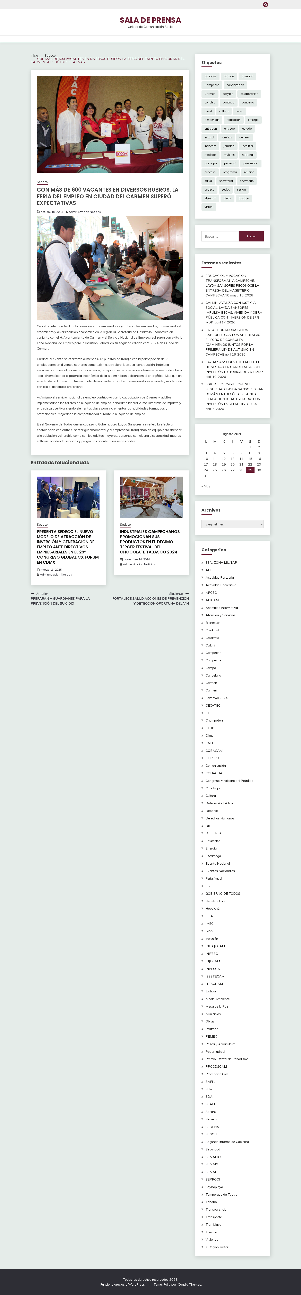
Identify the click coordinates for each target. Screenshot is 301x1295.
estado (247, 128)
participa (211, 163)
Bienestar (213, 623)
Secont (211, 1112)
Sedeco (42, 182)
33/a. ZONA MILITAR (221, 562)
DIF (208, 826)
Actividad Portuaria (220, 577)
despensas (212, 120)
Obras (210, 1021)
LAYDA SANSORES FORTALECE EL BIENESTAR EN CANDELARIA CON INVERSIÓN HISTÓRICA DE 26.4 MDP (234, 367)
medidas (210, 155)
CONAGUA (214, 773)
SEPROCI (213, 1179)
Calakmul (212, 630)
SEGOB (211, 1134)
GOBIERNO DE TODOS (223, 893)
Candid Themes (189, 1284)
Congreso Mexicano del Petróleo (229, 781)
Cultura (211, 795)
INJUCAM (213, 961)
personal (230, 163)
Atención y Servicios (220, 615)
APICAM (212, 600)
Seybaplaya (214, 1187)
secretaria (226, 181)
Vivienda (212, 1239)
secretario (247, 181)
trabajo (244, 198)
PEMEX (211, 1036)
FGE (209, 886)
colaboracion (249, 94)
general (244, 137)
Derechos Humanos (220, 818)
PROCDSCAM (216, 1066)
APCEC (211, 592)
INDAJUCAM (215, 946)
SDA (209, 1096)
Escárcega (213, 856)
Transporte (214, 1217)
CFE (209, 713)
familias (226, 137)
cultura (224, 111)
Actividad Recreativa (221, 585)
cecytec (228, 94)
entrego (229, 128)
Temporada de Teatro (222, 1194)
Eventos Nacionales (220, 871)
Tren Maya (214, 1224)
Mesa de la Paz (217, 1006)
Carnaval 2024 (217, 698)
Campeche (212, 85)
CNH (209, 743)
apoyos (229, 76)
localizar (247, 146)
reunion (249, 172)
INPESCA (213, 969)
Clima (210, 735)
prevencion (250, 163)
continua (228, 102)
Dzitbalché (213, 833)
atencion (247, 76)
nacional (247, 155)
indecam (210, 146)
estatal (209, 137)
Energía (211, 848)
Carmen (210, 94)
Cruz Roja (213, 788)
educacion (234, 120)
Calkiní (210, 645)
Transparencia (216, 1209)
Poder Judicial (215, 1051)
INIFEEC (212, 954)
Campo (211, 668)
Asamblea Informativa (222, 608)
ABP (209, 570)
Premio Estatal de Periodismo (227, 1059)
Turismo (211, 1232)
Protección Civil (217, 1074)
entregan (211, 128)
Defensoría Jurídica (219, 803)
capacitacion (235, 85)
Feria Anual (214, 878)
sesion (241, 189)
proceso (210, 172)
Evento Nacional (218, 863)
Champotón (214, 720)
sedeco (209, 189)
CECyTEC (213, 705)
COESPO (212, 758)
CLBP (210, 728)
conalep (210, 102)
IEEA (209, 916)
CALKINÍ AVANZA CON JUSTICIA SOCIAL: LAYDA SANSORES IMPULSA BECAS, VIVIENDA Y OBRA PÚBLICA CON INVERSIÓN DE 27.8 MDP (234, 312)
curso (239, 111)
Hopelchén (213, 908)
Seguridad (213, 1149)
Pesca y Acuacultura (220, 1044)
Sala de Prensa (150, 20)
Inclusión (212, 939)
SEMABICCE (215, 1157)
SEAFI (210, 1104)
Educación (213, 841)
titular (227, 198)
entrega (253, 120)
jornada (229, 146)
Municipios (213, 1014)
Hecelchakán (215, 901)
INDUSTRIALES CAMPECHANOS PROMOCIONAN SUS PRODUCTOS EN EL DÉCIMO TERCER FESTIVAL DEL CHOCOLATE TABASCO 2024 (150, 542)
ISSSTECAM (215, 976)
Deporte (212, 811)
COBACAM (214, 750)
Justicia (211, 991)
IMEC (210, 923)
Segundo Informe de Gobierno (227, 1142)
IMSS (209, 931)
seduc (226, 189)
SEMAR (211, 1172)
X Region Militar (217, 1247)
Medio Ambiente (218, 999)
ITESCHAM (214, 984)
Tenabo (211, 1202)
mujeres (229, 155)
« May (205, 486)
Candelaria (213, 675)
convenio (248, 102)
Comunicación (216, 765)
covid (208, 111)
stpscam (210, 198)
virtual (209, 207)
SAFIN (210, 1082)
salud (208, 181)
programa (230, 172)
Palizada (212, 1029)
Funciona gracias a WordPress (123, 1284)
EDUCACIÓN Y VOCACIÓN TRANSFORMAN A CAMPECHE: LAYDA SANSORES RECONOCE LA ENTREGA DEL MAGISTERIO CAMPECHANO (232, 285)
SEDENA (212, 1127)
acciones (210, 76)
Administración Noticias (85, 212)
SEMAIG (212, 1164)
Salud (210, 1089)
